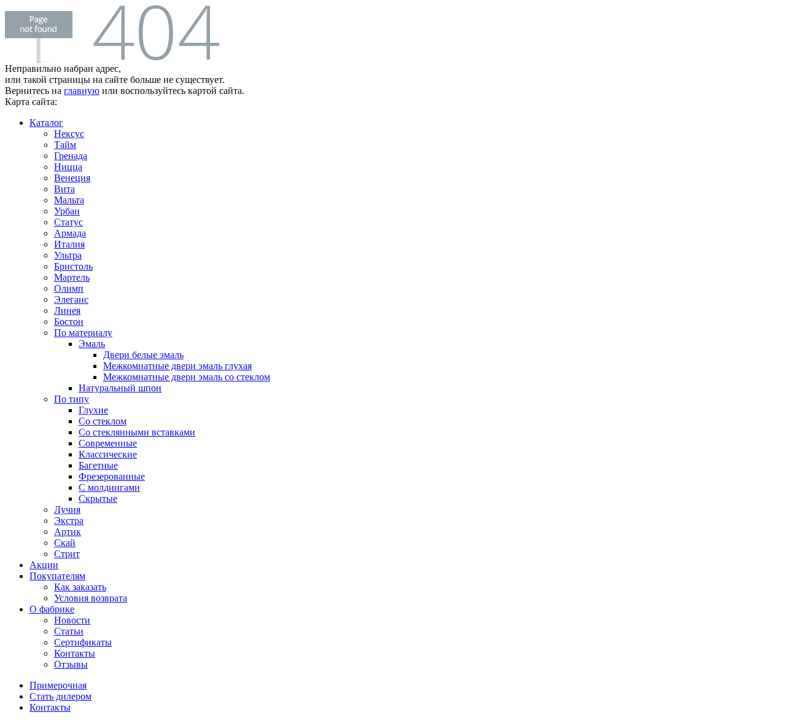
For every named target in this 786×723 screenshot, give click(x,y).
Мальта (69, 200)
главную (81, 90)
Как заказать (80, 587)
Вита (64, 189)
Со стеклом (102, 421)
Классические (108, 454)
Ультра (68, 255)
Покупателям (57, 576)
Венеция (72, 178)
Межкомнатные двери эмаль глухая (177, 366)
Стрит (67, 554)
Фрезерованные (112, 476)
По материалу (83, 332)
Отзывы (71, 664)
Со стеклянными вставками (137, 432)
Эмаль (92, 343)
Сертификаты (83, 642)
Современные (108, 443)
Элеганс (71, 299)
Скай (65, 542)
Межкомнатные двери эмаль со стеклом (186, 377)
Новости (72, 620)
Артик (67, 531)
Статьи (69, 631)
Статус (68, 222)
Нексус (69, 133)
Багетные (98, 465)
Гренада (70, 155)
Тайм (65, 144)
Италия (69, 244)
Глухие (93, 410)
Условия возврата (90, 598)
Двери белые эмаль (143, 355)
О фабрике (51, 609)
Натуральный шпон (120, 388)
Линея (67, 310)
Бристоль (73, 266)
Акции (43, 565)
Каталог (46, 122)
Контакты (74, 653)
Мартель (72, 277)
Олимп (69, 288)
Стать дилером (60, 696)
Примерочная (58, 685)
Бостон (69, 321)
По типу (71, 399)
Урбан (67, 211)
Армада (70, 233)
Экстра (69, 520)
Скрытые (98, 498)
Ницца (68, 167)
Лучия (67, 509)
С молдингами (109, 487)
